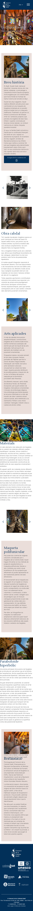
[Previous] (3, 187)
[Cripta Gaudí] (17, 187)
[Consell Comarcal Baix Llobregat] (23, 877)
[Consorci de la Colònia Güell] (17, 853)
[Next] (30, 187)
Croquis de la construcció (16, 157)
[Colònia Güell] (17, 521)
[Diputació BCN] (9, 884)
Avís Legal (10, 906)
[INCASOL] (9, 877)
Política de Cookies (20, 906)
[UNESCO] (24, 866)
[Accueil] (7, 5)
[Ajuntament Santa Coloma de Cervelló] (23, 884)
